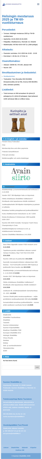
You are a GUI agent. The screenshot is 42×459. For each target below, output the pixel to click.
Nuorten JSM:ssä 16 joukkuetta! (14, 259)
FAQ (3, 145)
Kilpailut (33, 447)
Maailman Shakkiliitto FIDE (12, 330)
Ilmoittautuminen (9, 76)
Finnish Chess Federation (11, 141)
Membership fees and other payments (15, 148)
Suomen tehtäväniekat (10, 325)
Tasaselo (6, 322)
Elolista (5, 343)
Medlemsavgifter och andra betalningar (15, 158)
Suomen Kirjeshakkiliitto (11, 327)
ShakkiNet (6, 320)
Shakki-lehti (7, 315)
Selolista (6, 340)
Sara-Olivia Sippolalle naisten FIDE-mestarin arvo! (20, 244)
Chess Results (8, 338)
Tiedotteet (9, 187)
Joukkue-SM (19, 450)
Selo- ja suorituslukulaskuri (12, 345)
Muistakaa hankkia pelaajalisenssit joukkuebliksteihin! (20, 210)
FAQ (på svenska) (8, 155)
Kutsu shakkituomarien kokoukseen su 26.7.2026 (19, 214)
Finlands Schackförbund (10, 151)
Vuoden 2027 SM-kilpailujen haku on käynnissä (18, 195)
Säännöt (25, 447)
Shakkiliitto (15, 447)
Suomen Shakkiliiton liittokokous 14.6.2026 (16, 234)
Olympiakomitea (8, 348)
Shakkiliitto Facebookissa (11, 317)
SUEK (5, 351)
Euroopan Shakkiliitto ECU (12, 333)
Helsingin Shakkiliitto (10, 335)
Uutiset (5, 447)
